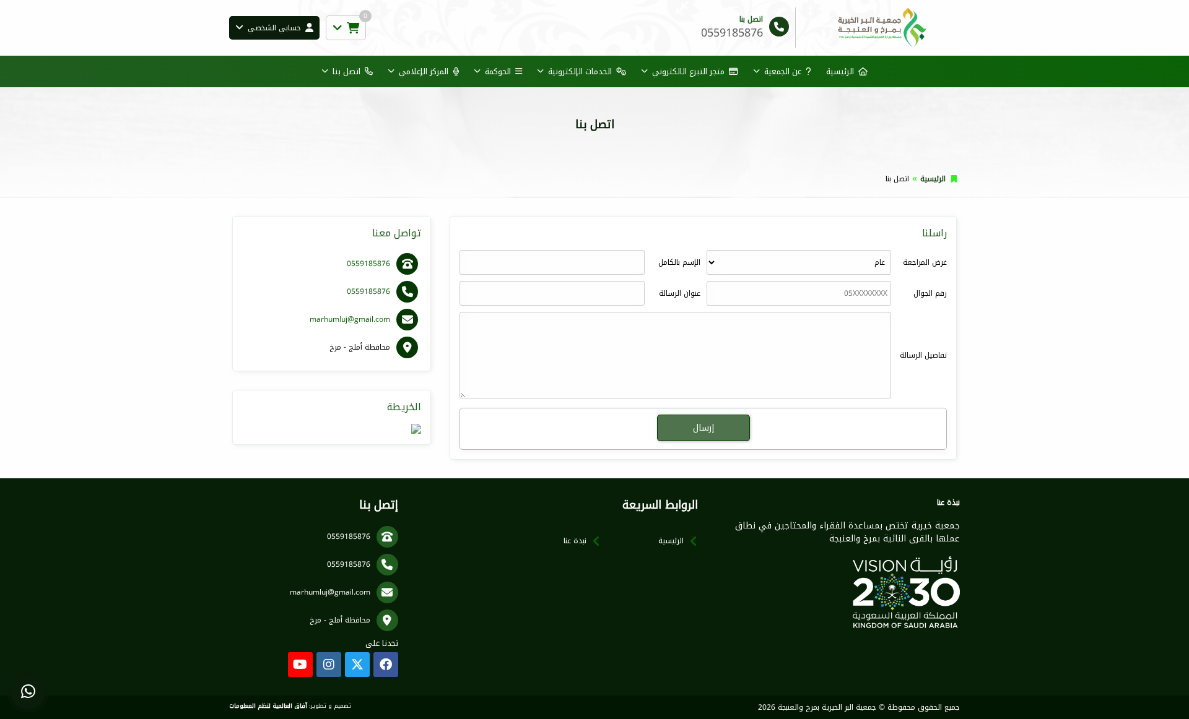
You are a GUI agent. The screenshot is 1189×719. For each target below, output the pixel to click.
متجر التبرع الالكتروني (688, 71)
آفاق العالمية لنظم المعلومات (268, 706)
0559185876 (368, 263)
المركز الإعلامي (423, 71)
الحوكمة (498, 71)
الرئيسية (840, 71)
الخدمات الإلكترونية (580, 71)
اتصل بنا (346, 71)
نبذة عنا (575, 541)
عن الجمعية (782, 71)
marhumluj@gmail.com (350, 319)
